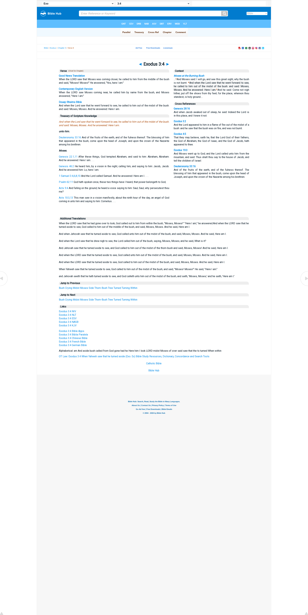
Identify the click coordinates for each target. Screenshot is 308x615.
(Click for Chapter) (75, 71)
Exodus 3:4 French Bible (72, 341)
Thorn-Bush (100, 287)
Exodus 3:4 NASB (68, 321)
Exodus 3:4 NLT (67, 314)
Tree (110, 287)
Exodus (53, 48)
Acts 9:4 (63, 188)
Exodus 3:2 (180, 121)
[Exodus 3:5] (304, 285)
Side (91, 287)
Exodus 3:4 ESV (68, 318)
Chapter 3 (62, 48)
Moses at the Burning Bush (189, 75)
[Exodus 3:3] (4, 285)
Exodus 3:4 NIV (67, 311)
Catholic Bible (154, 363)
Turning (126, 287)
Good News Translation (72, 75)
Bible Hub (153, 370)
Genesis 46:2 (66, 166)
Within (133, 287)
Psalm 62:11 (66, 182)
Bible (46, 48)
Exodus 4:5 (180, 133)
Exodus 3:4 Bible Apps (71, 331)
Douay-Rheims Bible (70, 102)
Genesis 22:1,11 (68, 156)
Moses (84, 287)
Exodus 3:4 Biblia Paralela (73, 334)
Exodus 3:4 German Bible (73, 345)
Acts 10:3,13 (66, 197)
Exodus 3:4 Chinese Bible (73, 338)
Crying (68, 287)
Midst (76, 287)
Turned (117, 287)
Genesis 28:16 (182, 108)
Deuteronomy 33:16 (70, 137)
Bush (61, 287)
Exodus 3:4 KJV (68, 325)
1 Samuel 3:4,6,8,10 (70, 175)
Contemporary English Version (76, 88)
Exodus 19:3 (181, 150)
